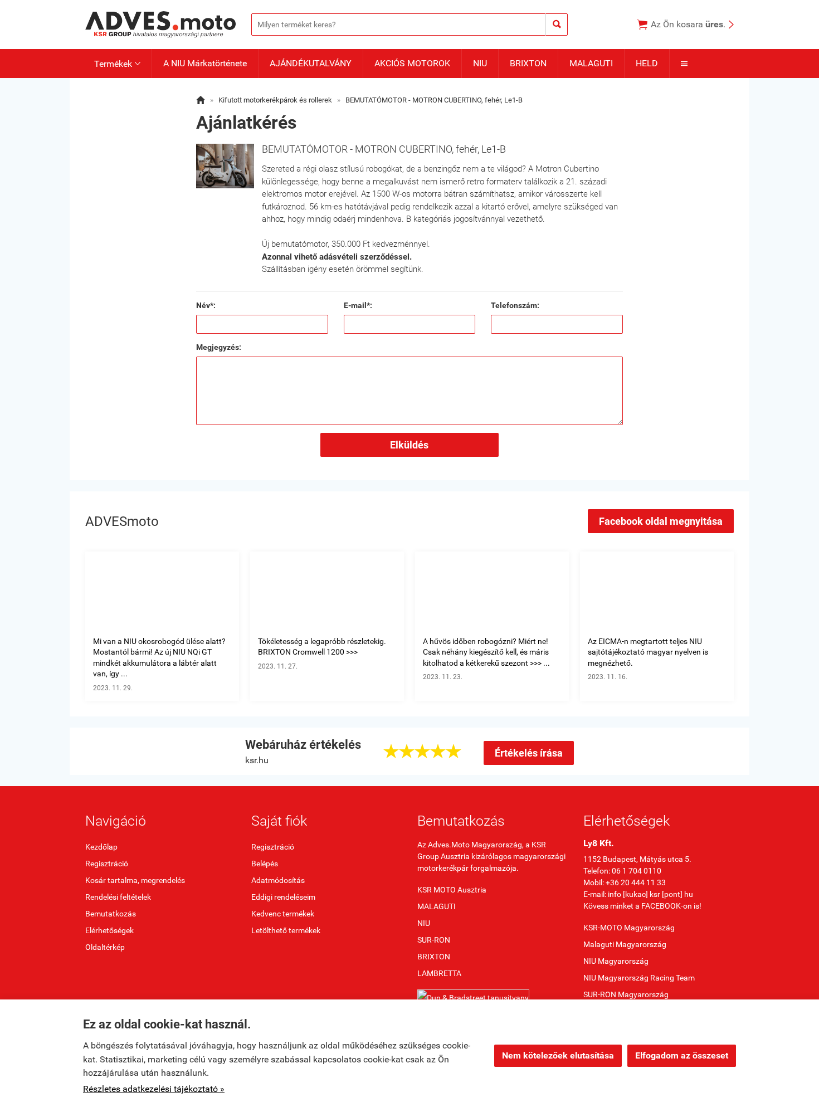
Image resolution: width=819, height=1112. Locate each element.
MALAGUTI (591, 63)
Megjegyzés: (218, 347)
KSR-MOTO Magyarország (629, 927)
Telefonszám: (515, 305)
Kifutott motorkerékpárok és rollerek (275, 100)
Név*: (206, 305)
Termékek (117, 63)
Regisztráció (106, 863)
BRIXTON (528, 63)
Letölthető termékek (285, 930)
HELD (647, 63)
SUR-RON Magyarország (626, 994)
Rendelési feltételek (118, 896)
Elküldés (409, 445)
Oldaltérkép (105, 947)
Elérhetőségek (109, 930)
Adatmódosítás (278, 880)
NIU (480, 63)
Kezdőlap (101, 846)
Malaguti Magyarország (624, 944)
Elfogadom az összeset (681, 1055)
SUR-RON (433, 939)
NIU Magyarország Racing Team (639, 977)
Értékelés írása (529, 753)
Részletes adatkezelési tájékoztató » (154, 1089)
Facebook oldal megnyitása (661, 521)
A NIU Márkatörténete (205, 63)
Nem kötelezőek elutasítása (558, 1055)
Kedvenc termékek (282, 913)
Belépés (264, 863)
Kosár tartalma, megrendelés (135, 880)
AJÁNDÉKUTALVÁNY (311, 63)
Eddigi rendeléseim (283, 896)
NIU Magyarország (616, 961)
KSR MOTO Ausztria (451, 889)
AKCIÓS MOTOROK (412, 63)
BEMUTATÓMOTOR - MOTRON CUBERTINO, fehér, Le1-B (434, 100)
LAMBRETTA (439, 973)
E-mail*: (358, 305)
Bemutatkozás (110, 913)
